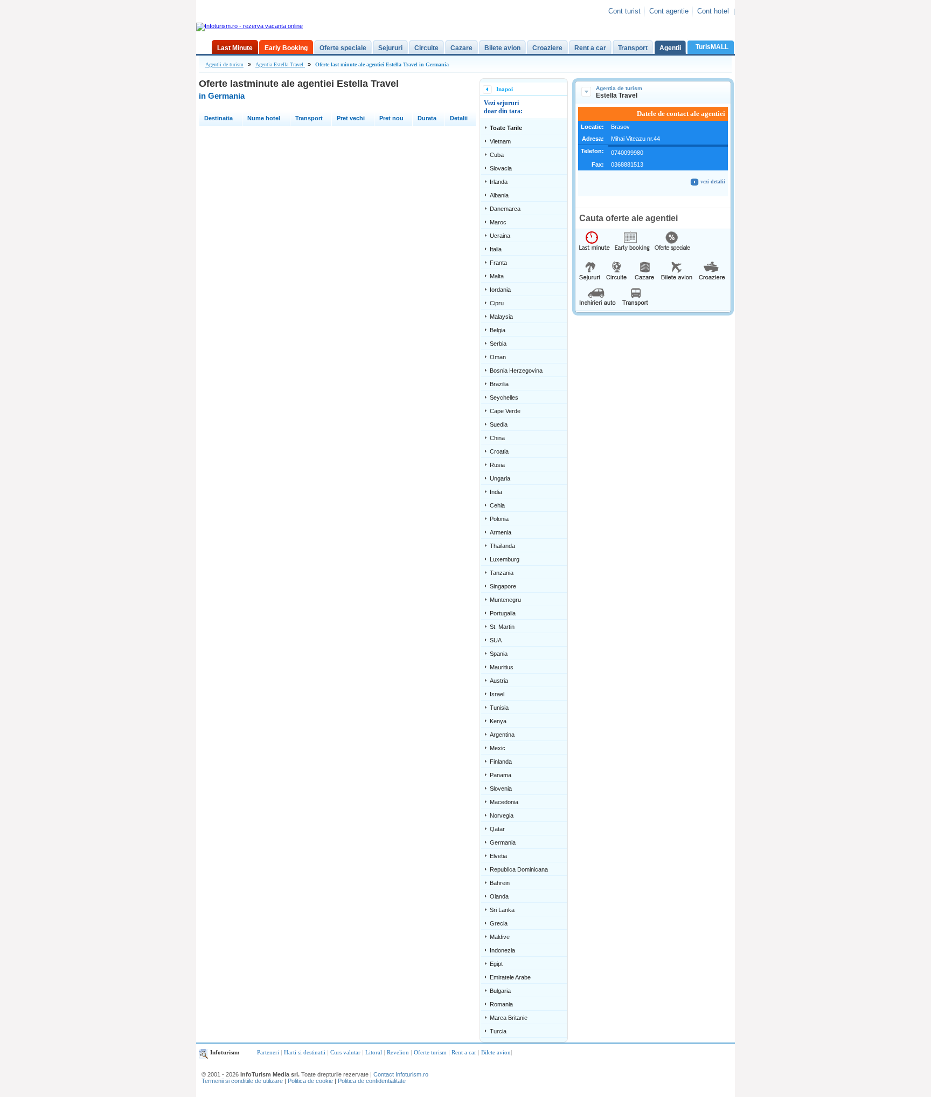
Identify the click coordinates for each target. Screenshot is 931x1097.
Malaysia (501, 316)
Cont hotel (713, 11)
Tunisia (499, 707)
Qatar (497, 829)
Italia (496, 249)
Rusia (497, 465)
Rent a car (590, 48)
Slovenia (501, 788)
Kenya (498, 721)
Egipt (496, 964)
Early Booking (286, 48)
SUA (496, 640)
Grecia (499, 923)
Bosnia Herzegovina (516, 370)
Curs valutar (345, 1052)
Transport (633, 48)
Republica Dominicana (519, 869)
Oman (498, 357)
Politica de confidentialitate (372, 1081)
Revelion (398, 1052)
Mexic (497, 748)
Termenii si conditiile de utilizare (242, 1081)
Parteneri (268, 1052)
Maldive (500, 937)
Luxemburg (504, 559)
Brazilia (499, 384)
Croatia (499, 451)
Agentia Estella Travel (280, 64)
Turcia (498, 1031)
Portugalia (503, 613)
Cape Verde (505, 411)
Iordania (500, 289)
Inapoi (504, 89)
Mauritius (501, 667)
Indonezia (502, 950)
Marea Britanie (508, 1017)
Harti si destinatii (304, 1052)
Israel (497, 694)
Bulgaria (500, 991)
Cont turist (624, 11)
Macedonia (504, 802)
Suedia (499, 424)
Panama (500, 775)
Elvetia (498, 856)
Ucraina (500, 235)
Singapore (503, 586)
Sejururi (390, 48)
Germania (503, 842)
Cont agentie (669, 11)
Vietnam (500, 141)
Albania (499, 195)
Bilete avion (502, 48)
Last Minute (235, 48)
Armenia (500, 532)
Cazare (461, 48)
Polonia (499, 519)
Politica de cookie (310, 1081)
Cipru (497, 303)
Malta (497, 276)
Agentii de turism (224, 64)
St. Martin (502, 626)
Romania (501, 1004)
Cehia (497, 505)
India (496, 492)
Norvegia (501, 815)
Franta (498, 262)
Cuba (497, 155)
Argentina (502, 734)
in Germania (222, 95)
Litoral (373, 1052)
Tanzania (501, 573)
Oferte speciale (342, 48)
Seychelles (504, 397)
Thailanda (502, 546)
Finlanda (501, 761)
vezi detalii (712, 181)
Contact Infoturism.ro (400, 1074)
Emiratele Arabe (510, 977)
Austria (499, 680)
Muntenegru (505, 600)
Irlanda (499, 182)
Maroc (498, 222)
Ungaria (500, 478)
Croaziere (547, 48)
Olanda (499, 896)
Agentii (670, 48)
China (497, 438)
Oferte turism (430, 1052)
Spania (499, 653)
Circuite (426, 48)
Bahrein (500, 883)
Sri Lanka (502, 910)
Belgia (497, 330)
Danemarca (505, 208)
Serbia (498, 343)
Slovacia (501, 168)
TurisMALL (712, 47)
